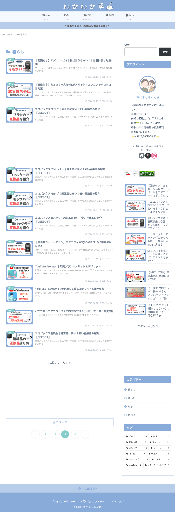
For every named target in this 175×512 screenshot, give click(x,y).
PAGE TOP (89, 488)
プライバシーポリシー (63, 501)
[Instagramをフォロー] (154, 156)
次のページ (60, 422)
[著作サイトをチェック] (142, 156)
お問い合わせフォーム (92, 501)
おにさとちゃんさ (147, 97)
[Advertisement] (59, 141)
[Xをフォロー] (148, 156)
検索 (127, 45)
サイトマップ (116, 501)
